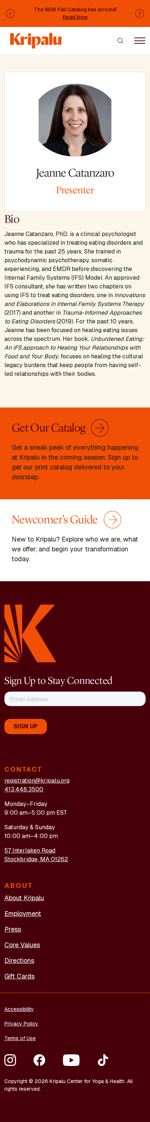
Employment (22, 913)
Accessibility (19, 1009)
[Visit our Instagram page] (10, 1060)
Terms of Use (20, 1038)
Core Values (22, 945)
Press (12, 929)
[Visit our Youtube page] (71, 1060)
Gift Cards (19, 976)
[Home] (36, 37)
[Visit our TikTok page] (103, 1060)
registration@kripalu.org (37, 780)
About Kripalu (24, 898)
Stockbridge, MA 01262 (36, 859)
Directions (19, 960)
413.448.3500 (23, 789)
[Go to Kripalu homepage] (30, 633)
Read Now (75, 17)
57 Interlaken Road (29, 850)
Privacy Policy (21, 1023)
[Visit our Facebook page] (39, 1060)
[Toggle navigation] (140, 40)
